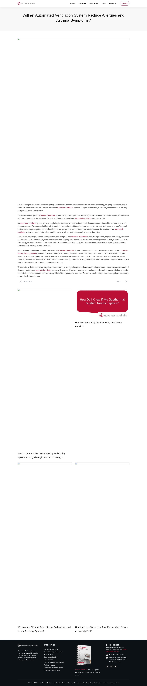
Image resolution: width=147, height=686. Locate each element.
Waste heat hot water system (53, 667)
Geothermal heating (50, 657)
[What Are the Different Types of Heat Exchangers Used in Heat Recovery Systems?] (45, 543)
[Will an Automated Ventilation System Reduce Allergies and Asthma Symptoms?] (73, 119)
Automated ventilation (51, 649)
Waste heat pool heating (52, 670)
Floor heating (48, 654)
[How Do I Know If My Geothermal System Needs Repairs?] (102, 304)
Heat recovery (48, 660)
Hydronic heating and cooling (54, 662)
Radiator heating (49, 665)
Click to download (81, 669)
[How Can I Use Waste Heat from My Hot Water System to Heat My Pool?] (102, 543)
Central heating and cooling (53, 652)
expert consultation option (116, 650)
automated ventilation (65, 208)
